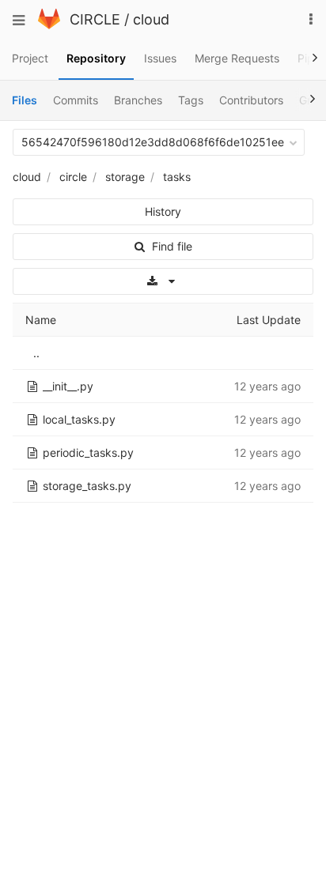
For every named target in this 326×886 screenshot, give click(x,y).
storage (125, 176)
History (163, 211)
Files (24, 100)
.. (36, 353)
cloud (151, 19)
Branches (138, 100)
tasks (177, 176)
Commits (75, 100)
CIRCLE (95, 19)
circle (73, 176)
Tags (190, 100)
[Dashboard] (49, 25)
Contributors (251, 100)
